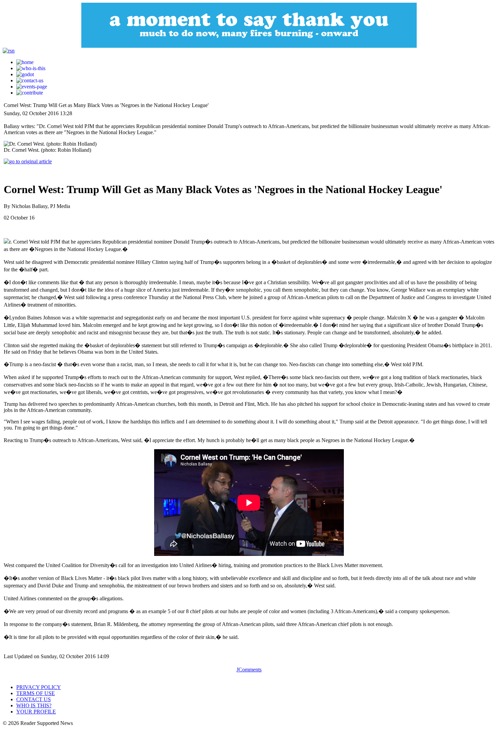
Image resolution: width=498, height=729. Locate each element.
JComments (249, 669)
